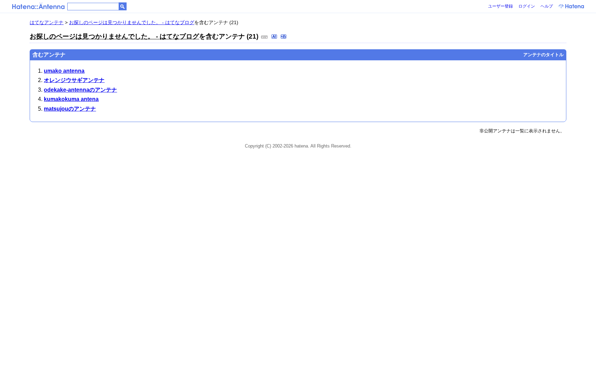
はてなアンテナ (46, 22)
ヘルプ (546, 6)
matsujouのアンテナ (70, 109)
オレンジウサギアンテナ (74, 80)
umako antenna (64, 71)
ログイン (526, 6)
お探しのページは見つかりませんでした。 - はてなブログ (131, 22)
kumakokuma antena (71, 99)
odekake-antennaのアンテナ (80, 90)
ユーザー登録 (500, 6)
